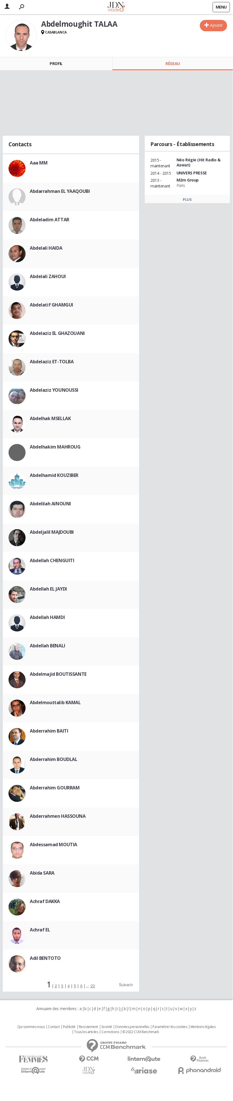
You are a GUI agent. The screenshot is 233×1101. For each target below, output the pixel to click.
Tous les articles (86, 1032)
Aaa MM (38, 163)
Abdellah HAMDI (47, 617)
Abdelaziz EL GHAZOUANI (57, 333)
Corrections (110, 1032)
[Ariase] (144, 1070)
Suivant (125, 984)
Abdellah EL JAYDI (48, 589)
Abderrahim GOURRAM (54, 788)
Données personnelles (132, 1027)
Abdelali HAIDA (46, 248)
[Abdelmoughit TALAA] (21, 35)
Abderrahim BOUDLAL (53, 759)
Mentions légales (202, 1027)
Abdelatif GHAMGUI (51, 305)
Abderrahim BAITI (49, 731)
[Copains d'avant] (33, 1070)
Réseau (172, 63)
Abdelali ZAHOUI (48, 276)
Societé (106, 1027)
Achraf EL (40, 930)
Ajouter (216, 25)
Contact (54, 1027)
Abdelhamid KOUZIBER (54, 475)
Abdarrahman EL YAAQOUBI (60, 191)
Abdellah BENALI (47, 646)
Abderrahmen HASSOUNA (58, 816)
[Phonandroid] (199, 1070)
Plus (187, 199)
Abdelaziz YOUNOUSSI (54, 390)
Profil (56, 63)
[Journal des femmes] (33, 1059)
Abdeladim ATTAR (49, 219)
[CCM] (88, 1059)
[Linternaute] (144, 1059)
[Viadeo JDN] (88, 1070)
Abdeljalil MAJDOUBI (52, 532)
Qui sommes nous (31, 1027)
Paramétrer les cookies (169, 1027)
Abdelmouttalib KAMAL (55, 702)
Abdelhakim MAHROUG (55, 447)
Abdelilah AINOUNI (50, 504)
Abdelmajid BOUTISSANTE (58, 674)
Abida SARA (42, 873)
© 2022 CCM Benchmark (140, 1032)
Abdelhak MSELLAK (50, 418)
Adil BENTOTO (45, 958)
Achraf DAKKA (45, 901)
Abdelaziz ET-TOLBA (52, 361)
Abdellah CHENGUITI (52, 560)
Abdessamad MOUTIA (53, 844)
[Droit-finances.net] (199, 1059)
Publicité (69, 1027)
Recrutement (88, 1027)
